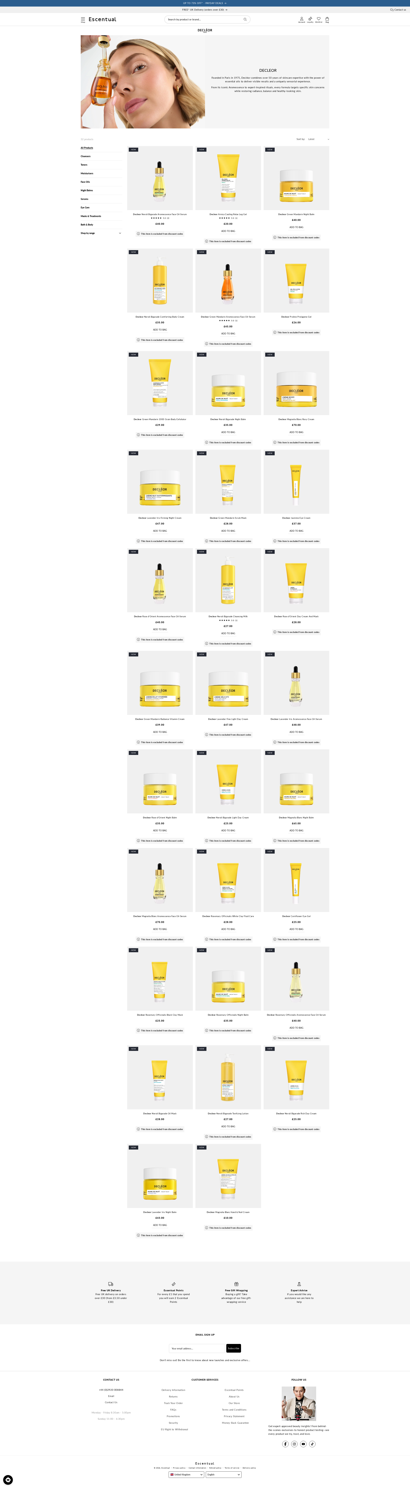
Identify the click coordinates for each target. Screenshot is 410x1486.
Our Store (234, 1403)
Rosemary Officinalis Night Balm (228, 1015)
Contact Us (111, 1402)
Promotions (173, 1416)
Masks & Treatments (91, 216)
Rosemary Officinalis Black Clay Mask (160, 1015)
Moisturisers (87, 173)
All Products (87, 147)
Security (173, 1422)
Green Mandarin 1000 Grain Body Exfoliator (160, 419)
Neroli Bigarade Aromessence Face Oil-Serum (160, 214)
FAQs (173, 1409)
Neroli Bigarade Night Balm (228, 419)
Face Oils (85, 181)
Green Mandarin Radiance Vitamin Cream (160, 719)
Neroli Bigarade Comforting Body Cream (160, 316)
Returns (173, 1396)
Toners (84, 164)
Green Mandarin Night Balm (296, 214)
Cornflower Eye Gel (296, 916)
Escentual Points (234, 1389)
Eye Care (85, 207)
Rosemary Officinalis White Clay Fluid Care (228, 916)
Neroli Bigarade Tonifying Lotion (228, 1113)
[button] (82, 18)
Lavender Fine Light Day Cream (228, 719)
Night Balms (87, 190)
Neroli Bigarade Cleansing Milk (228, 616)
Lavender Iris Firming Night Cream (160, 518)
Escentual (165, 1468)
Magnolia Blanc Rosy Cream (296, 419)
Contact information (197, 1468)
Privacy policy (179, 1468)
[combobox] (207, 19)
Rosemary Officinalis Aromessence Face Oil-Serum (296, 1015)
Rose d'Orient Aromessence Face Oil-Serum (160, 616)
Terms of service (232, 1468)
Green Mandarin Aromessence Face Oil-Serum (228, 316)
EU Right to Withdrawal (174, 1429)
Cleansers (85, 156)
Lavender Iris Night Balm (159, 1212)
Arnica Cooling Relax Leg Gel (228, 214)
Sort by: (301, 139)
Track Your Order (173, 1403)
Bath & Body (87, 224)
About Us (234, 1396)
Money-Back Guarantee (235, 1422)
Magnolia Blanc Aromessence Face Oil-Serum (159, 916)
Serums (84, 199)
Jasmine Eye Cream (296, 518)
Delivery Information (173, 1389)
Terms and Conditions (234, 1409)
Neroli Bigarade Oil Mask (159, 1113)
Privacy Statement (234, 1416)
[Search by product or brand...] (245, 19)
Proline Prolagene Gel (296, 316)
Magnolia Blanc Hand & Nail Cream (228, 1212)
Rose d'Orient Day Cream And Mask (296, 616)
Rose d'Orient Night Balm (160, 817)
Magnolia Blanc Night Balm (296, 817)
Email (111, 1396)
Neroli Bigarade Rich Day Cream (296, 1113)
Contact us (400, 9)
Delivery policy (249, 1468)
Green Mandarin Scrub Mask (228, 518)
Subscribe (233, 1348)
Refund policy (215, 1468)
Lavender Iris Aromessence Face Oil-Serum (296, 719)
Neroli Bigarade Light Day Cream (228, 817)
